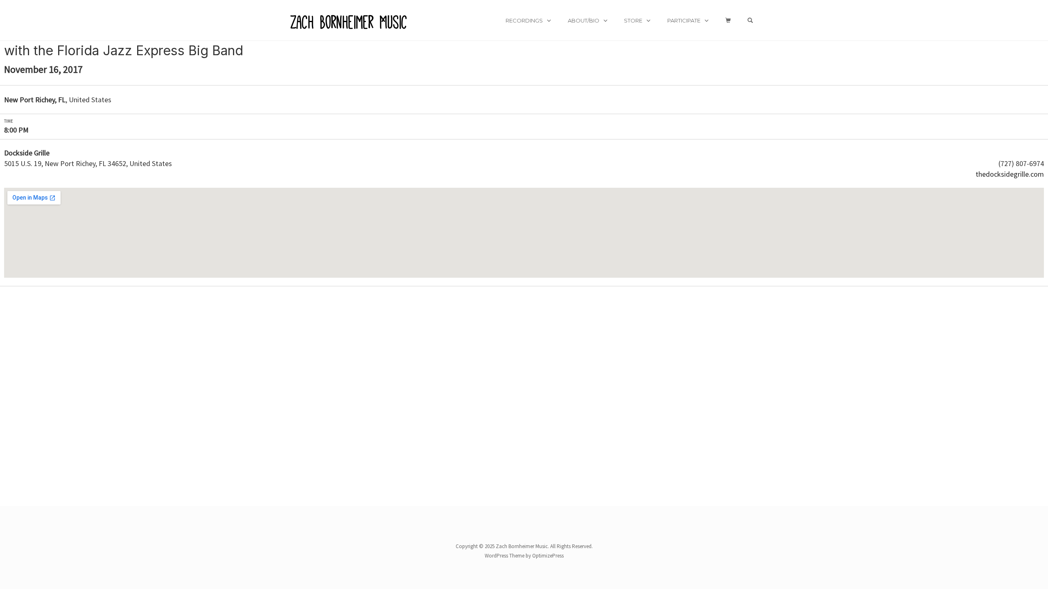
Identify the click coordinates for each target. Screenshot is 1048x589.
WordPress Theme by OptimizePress (524, 555)
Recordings (524, 20)
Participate (683, 20)
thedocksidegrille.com (1010, 174)
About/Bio (583, 20)
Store (633, 20)
